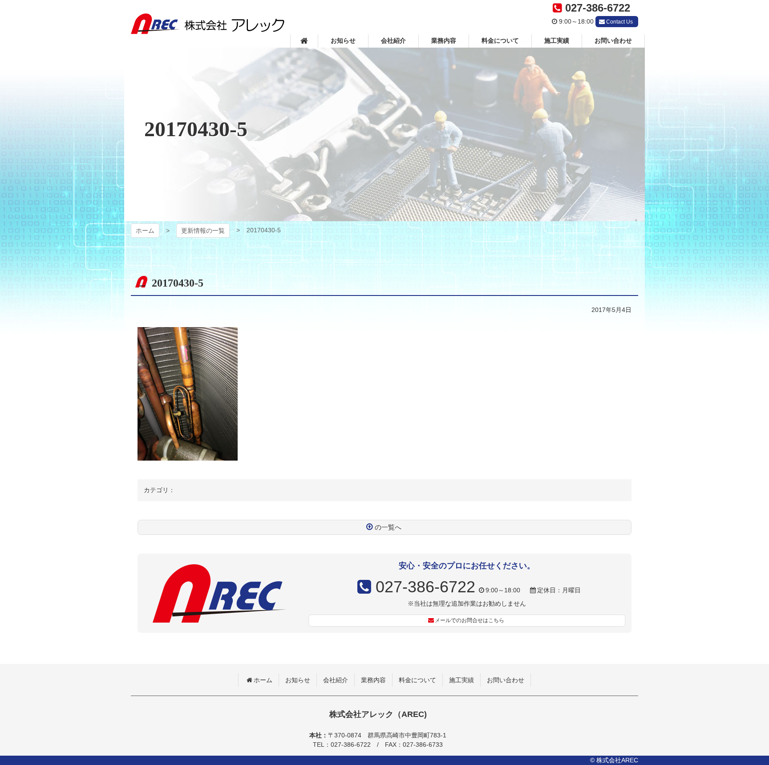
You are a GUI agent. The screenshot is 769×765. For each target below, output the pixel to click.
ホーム (145, 230)
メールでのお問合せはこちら (469, 620)
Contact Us (619, 22)
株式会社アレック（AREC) (207, 23)
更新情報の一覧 (203, 230)
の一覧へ (388, 527)
